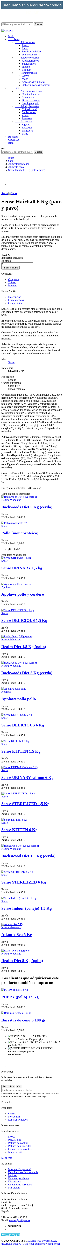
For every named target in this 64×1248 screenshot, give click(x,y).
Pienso (25, 45)
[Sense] (12, 193)
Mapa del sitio (15, 1152)
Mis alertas (14, 1187)
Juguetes (26, 124)
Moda (25, 78)
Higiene (26, 66)
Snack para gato (30, 103)
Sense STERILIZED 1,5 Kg (25, 804)
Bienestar (27, 118)
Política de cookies (18, 1142)
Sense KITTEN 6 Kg (19, 830)
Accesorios (23, 121)
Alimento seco (29, 97)
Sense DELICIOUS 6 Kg (22, 725)
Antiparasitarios (30, 60)
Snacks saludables (31, 51)
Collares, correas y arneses (36, 85)
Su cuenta (6, 1157)
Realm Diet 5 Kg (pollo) (22, 960)
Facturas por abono (18, 1178)
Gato (13, 88)
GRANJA (13, 139)
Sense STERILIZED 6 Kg (23, 882)
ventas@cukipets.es (19, 1220)
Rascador (27, 127)
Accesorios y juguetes (33, 81)
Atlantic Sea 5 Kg (16, 934)
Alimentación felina (28, 91)
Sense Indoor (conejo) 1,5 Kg (26, 908)
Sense (4, 193)
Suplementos (29, 63)
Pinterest (12, 285)
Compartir (13, 279)
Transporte (27, 130)
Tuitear (12, 282)
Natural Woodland (11, 499)
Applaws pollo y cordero (22, 594)
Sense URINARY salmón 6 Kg (27, 777)
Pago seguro (15, 1139)
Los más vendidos (18, 1119)
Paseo (25, 133)
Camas (25, 75)
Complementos (26, 72)
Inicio (11, 36)
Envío (11, 1136)
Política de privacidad (19, 1146)
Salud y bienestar (27, 57)
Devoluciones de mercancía (23, 1172)
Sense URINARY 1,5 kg (21, 568)
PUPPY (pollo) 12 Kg (20, 997)
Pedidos (12, 1175)
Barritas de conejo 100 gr (23, 1020)
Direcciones (14, 1181)
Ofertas (12, 1113)
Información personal (19, 1169)
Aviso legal (28, 1243)
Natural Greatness (11, 927)
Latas (25, 48)
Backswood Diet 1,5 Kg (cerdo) (28, 856)
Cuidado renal (29, 109)
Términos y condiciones (47, 1243)
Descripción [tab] (14, 297)
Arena (25, 115)
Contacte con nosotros (20, 1149)
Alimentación (25, 42)
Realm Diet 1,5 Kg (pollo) (23, 646)
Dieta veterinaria (31, 54)
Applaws (6, 587)
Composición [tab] (15, 303)
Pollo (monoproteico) (19, 533)
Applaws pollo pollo (18, 699)
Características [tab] (16, 300)
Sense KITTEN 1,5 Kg (20, 751)
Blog (10, 142)
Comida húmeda (31, 94)
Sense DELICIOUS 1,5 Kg (24, 620)
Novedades (14, 1116)
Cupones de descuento (20, 1184)
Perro (13, 39)
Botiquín (26, 69)
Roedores (13, 136)
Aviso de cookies (10, 1234)
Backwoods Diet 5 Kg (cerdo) (26, 507)
